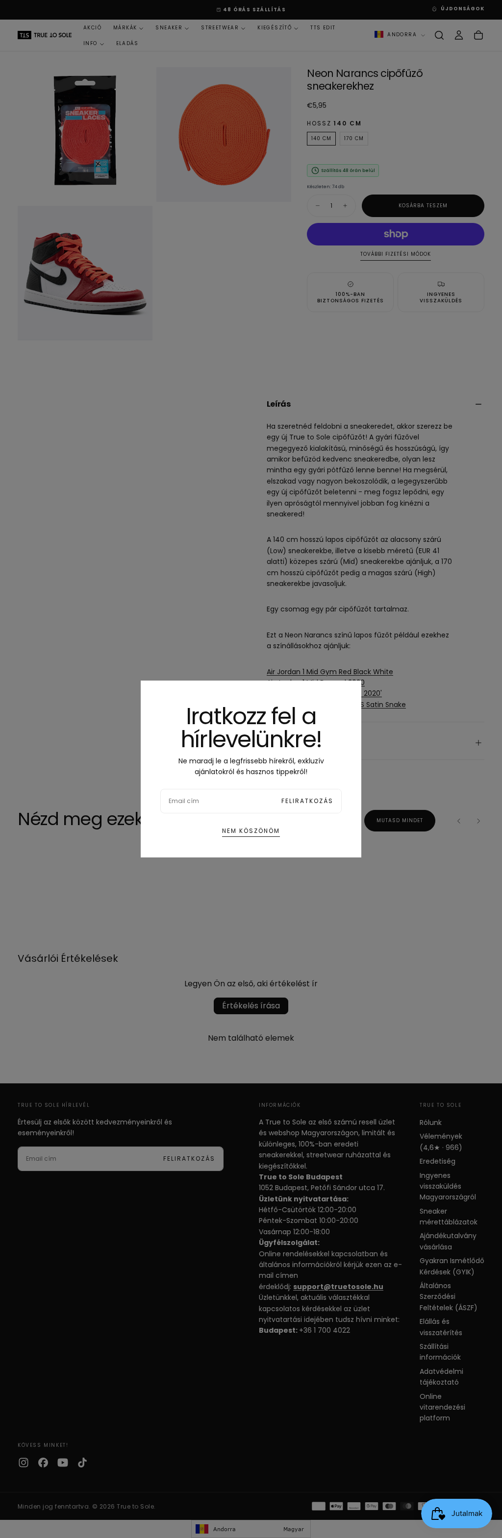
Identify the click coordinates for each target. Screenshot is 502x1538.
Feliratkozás (307, 801)
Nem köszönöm (251, 831)
